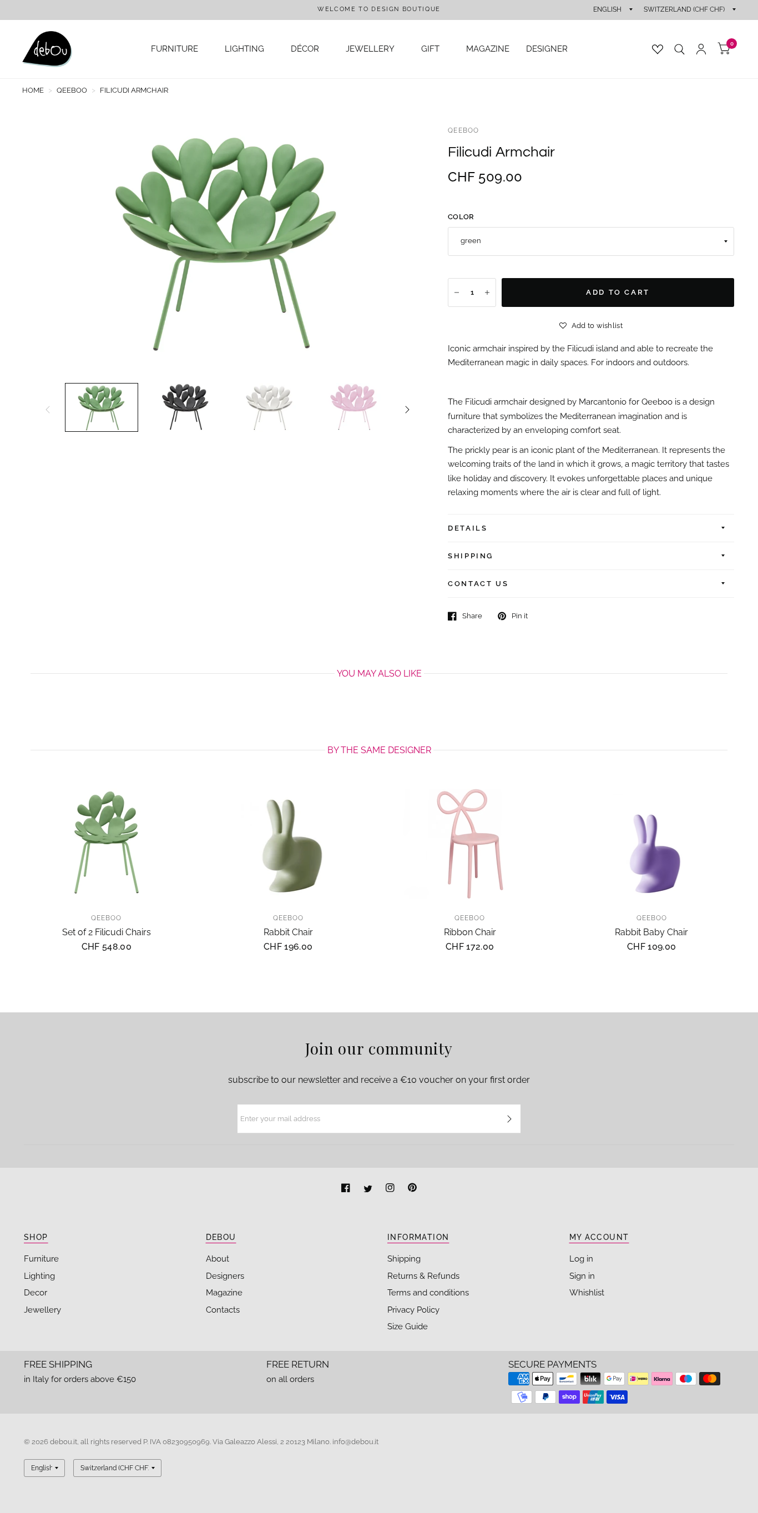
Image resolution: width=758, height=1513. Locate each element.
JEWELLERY (370, 49)
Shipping (404, 1259)
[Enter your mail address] (509, 1119)
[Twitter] (369, 1189)
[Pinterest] (412, 1189)
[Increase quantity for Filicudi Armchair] (487, 292)
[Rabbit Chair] (288, 844)
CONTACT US (478, 583)
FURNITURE (174, 49)
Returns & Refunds (423, 1276)
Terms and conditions (428, 1293)
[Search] (679, 49)
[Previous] (47, 409)
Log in (581, 1259)
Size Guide (407, 1327)
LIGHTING (244, 49)
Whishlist (586, 1293)
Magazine (224, 1293)
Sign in (582, 1276)
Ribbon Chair (470, 932)
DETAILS (467, 528)
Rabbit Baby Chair (651, 932)
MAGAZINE (487, 49)
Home (33, 90)
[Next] (407, 409)
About (217, 1259)
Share (472, 616)
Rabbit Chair (288, 932)
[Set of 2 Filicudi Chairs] (106, 844)
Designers (225, 1276)
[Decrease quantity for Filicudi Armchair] (456, 292)
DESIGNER (547, 49)
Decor (35, 1293)
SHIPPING (470, 556)
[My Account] (701, 49)
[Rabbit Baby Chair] (652, 844)
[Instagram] (391, 1189)
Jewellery (42, 1310)
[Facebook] (346, 1189)
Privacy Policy (413, 1310)
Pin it (520, 616)
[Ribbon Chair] (470, 844)
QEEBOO (463, 130)
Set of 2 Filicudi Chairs (106, 932)
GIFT (430, 49)
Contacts (223, 1310)
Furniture (41, 1259)
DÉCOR (305, 49)
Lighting (39, 1276)
